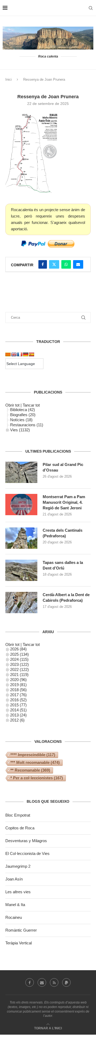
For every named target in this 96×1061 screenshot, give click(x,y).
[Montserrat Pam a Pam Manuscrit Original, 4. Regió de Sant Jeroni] (21, 504)
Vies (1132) (20, 430)
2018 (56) (18, 689)
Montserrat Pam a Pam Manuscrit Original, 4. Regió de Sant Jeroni (64, 502)
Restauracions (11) (26, 425)
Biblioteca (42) (22, 409)
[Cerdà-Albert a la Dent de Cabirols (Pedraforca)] (21, 602)
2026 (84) (18, 649)
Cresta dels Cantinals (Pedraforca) (62, 533)
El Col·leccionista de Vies (27, 853)
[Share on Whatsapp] (66, 264)
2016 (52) (18, 700)
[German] (25, 354)
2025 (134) (19, 654)
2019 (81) (18, 684)
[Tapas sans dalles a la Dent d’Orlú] (21, 570)
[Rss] (54, 982)
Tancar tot (31, 405)
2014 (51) (18, 710)
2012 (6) (17, 720)
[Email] (42, 982)
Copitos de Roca (19, 828)
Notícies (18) (21, 419)
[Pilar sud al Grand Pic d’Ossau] (21, 472)
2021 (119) (19, 674)
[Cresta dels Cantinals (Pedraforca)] (21, 538)
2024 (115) (19, 659)
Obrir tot (12, 405)
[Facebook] (29, 982)
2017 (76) (18, 695)
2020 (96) (18, 679)
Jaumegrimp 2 (17, 866)
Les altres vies (18, 892)
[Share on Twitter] (54, 264)
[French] (19, 354)
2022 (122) (19, 669)
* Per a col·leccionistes (36, 778)
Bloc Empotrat (17, 815)
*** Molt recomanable (35, 762)
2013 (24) (18, 715)
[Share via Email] (78, 264)
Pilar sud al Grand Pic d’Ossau (63, 467)
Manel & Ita (15, 904)
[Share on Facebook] (42, 264)
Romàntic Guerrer (21, 930)
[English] (14, 354)
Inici (8, 79)
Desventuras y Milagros (26, 840)
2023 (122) (19, 664)
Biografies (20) (22, 414)
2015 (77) (18, 705)
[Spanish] (31, 354)
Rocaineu (13, 917)
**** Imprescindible (32, 754)
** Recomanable (30, 770)
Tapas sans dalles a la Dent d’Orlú (63, 565)
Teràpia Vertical (18, 943)
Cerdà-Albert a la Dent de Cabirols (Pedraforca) (66, 597)
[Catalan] (8, 354)
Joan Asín (14, 879)
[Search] (90, 8)
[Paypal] (66, 982)
